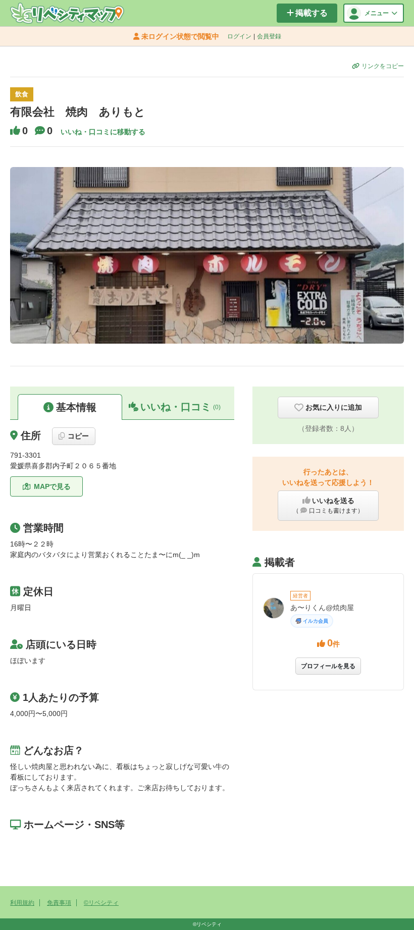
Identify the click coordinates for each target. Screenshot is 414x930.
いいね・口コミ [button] (180, 406)
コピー (78, 436)
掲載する (311, 13)
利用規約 (22, 902)
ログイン (239, 36)
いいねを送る (328, 505)
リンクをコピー (382, 66)
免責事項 (59, 902)
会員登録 (269, 36)
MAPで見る (52, 486)
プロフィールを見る (328, 666)
